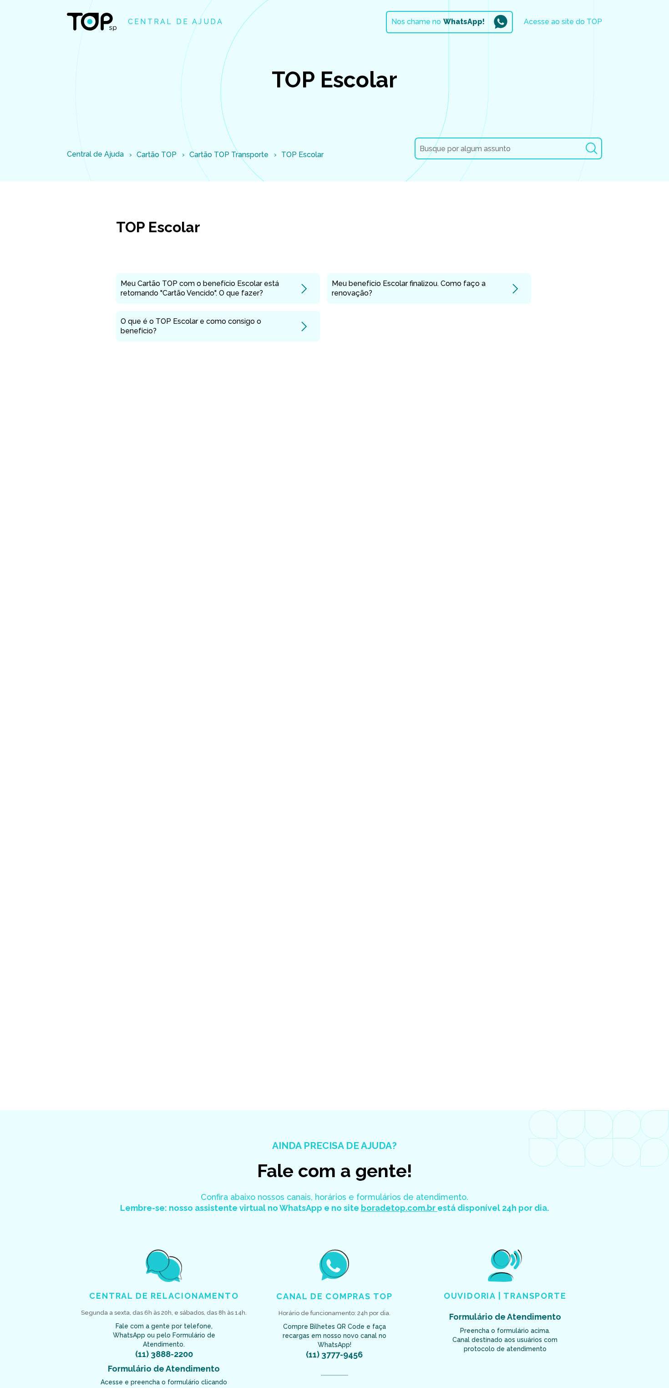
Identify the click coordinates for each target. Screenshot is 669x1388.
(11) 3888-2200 (164, 1354)
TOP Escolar (302, 154)
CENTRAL (175, 21)
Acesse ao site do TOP (563, 21)
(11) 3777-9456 (334, 1354)
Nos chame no (438, 21)
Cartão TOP (157, 154)
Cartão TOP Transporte (229, 154)
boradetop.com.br (399, 1208)
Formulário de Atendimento (164, 1368)
